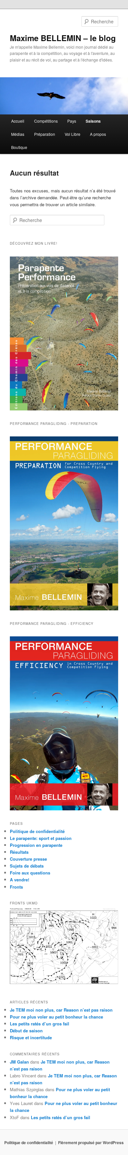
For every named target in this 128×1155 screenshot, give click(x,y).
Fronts (16, 887)
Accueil (17, 121)
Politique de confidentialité (37, 831)
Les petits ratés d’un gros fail (39, 1023)
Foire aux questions (30, 873)
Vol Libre (72, 134)
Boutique (19, 147)
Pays (71, 121)
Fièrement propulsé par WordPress (91, 1142)
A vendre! (19, 879)
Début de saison (26, 1030)
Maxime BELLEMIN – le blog (63, 37)
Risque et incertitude (31, 1037)
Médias (17, 134)
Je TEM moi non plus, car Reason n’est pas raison (61, 1010)
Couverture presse (28, 859)
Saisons (93, 121)
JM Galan (19, 1062)
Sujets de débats (27, 866)
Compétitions (46, 121)
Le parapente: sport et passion (41, 838)
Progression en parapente (36, 845)
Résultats (19, 852)
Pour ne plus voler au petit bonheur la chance (56, 1017)
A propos (98, 134)
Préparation (44, 134)
